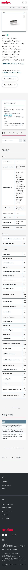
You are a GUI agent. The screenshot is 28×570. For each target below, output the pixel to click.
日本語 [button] (13, 7)
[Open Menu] (26, 2)
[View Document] (20, 140)
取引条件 (4, 489)
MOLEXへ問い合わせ (7, 504)
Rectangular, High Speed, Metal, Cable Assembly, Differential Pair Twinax (12, 436)
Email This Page (8, 85)
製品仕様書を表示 (9, 79)
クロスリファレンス (7, 511)
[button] (24, 16)
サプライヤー (5, 515)
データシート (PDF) (8, 140)
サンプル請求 (5, 518)
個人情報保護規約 (6, 485)
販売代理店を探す (6, 508)
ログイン (25, 7)
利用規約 (4, 481)
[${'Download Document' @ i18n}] (24, 140)
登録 (19, 7)
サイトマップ (5, 564)
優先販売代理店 (8, 115)
